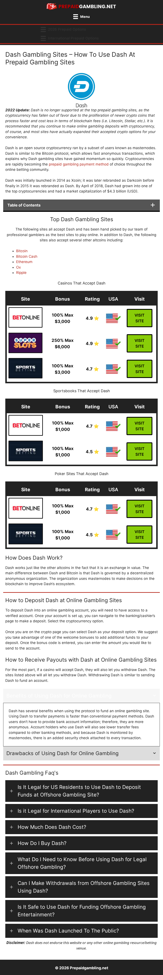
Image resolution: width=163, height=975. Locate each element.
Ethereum (24, 262)
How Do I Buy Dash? (42, 843)
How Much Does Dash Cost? (52, 827)
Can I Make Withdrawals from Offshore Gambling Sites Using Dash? (84, 887)
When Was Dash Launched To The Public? (68, 931)
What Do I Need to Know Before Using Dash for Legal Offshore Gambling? (82, 863)
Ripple (21, 272)
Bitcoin (22, 251)
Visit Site (140, 318)
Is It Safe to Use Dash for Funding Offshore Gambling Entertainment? (82, 911)
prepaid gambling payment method (79, 164)
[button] (81, 791)
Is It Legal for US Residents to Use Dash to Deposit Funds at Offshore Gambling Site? (79, 791)
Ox (18, 267)
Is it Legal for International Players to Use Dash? (76, 811)
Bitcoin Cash (26, 256)
